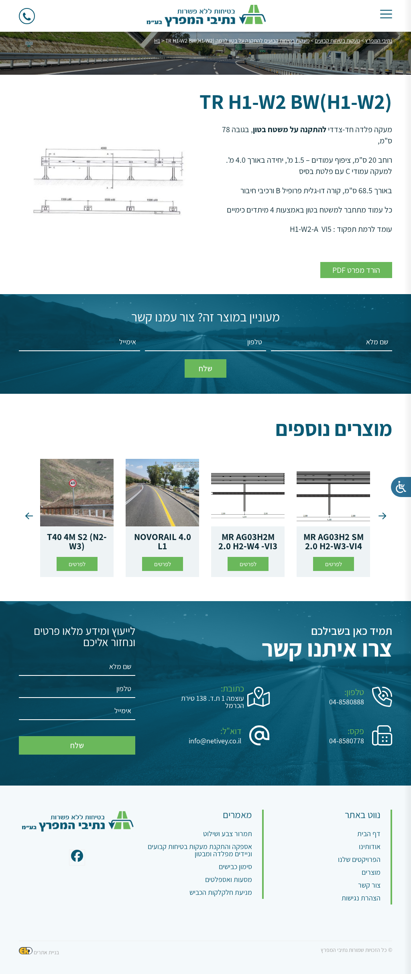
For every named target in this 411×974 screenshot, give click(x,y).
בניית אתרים (46, 952)
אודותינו (369, 846)
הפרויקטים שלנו (359, 859)
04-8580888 (346, 702)
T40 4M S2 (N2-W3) (77, 541)
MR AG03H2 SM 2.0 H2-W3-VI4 (333, 541)
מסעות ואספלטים (228, 879)
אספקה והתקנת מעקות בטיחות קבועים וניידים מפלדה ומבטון (200, 850)
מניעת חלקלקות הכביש (220, 892)
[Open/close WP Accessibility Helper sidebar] (401, 487)
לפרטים (333, 564)
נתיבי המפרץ (378, 40)
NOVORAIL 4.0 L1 (162, 541)
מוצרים (371, 872)
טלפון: (354, 692)
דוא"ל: (231, 730)
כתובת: (232, 688)
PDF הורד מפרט (356, 270)
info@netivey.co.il (215, 741)
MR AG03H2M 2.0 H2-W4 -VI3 (247, 541)
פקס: (356, 730)
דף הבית (368, 833)
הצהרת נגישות (361, 897)
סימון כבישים (235, 866)
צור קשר (369, 885)
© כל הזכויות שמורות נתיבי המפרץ (356, 950)
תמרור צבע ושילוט (227, 833)
